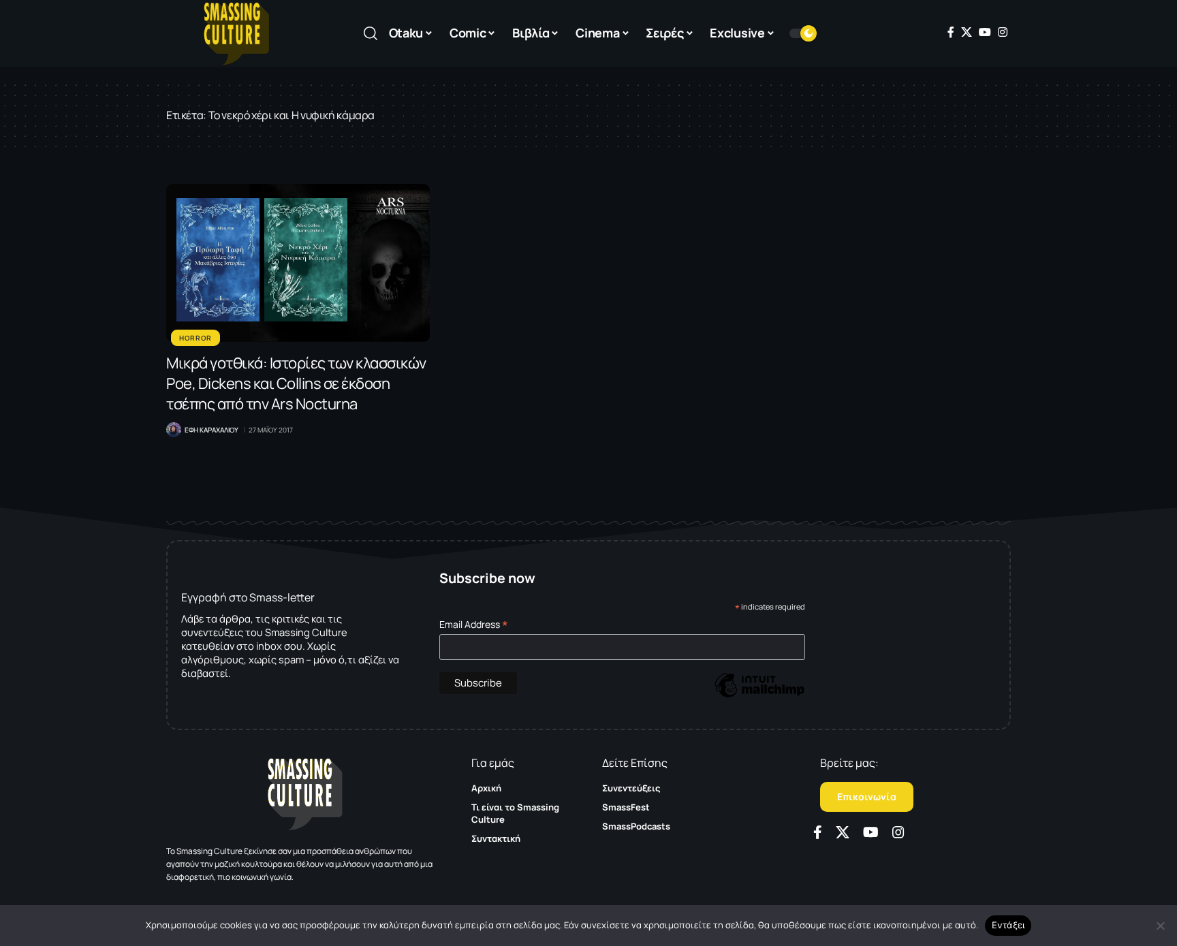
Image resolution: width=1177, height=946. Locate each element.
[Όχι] (1160, 925)
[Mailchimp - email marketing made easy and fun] (759, 695)
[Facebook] (951, 32)
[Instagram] (1002, 32)
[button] (370, 33)
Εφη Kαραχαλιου (211, 430)
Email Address (473, 624)
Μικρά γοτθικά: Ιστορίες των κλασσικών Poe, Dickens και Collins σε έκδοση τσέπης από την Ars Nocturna (296, 383)
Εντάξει (1008, 924)
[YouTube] (984, 32)
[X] (966, 32)
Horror (195, 338)
